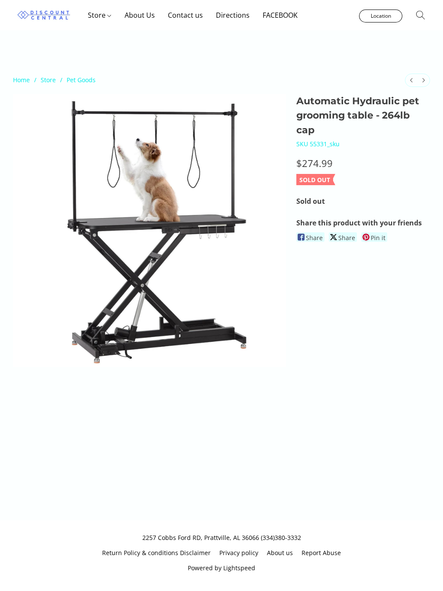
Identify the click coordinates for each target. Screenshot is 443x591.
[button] (44, 15)
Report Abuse (321, 553)
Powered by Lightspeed (221, 568)
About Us (140, 15)
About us (280, 553)
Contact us (185, 15)
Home (21, 80)
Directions (233, 15)
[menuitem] (411, 80)
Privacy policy (238, 553)
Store (97, 15)
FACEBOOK (280, 15)
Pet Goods (81, 80)
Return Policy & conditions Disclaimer (156, 553)
